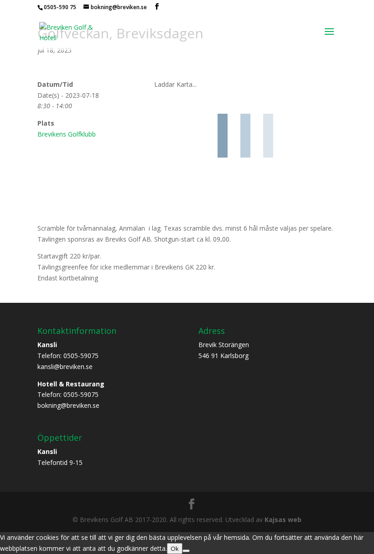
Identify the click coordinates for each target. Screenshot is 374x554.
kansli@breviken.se (65, 366)
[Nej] (186, 550)
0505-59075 (81, 355)
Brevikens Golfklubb (66, 134)
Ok (175, 548)
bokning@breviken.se (68, 405)
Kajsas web (283, 519)
